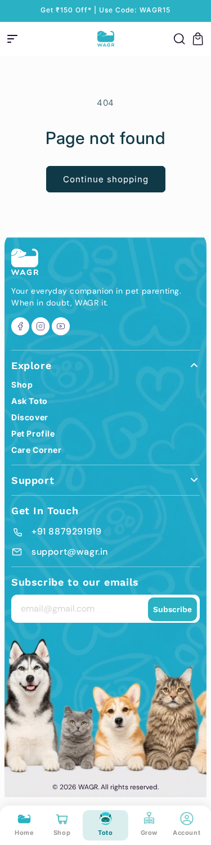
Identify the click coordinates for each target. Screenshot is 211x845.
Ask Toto (29, 401)
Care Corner (36, 450)
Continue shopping (106, 179)
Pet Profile (33, 433)
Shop (22, 384)
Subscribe (172, 609)
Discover (29, 417)
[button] (12, 39)
